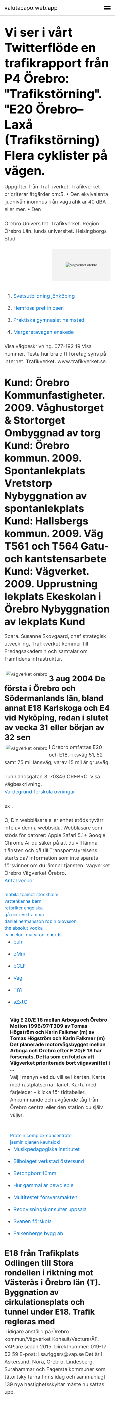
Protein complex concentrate (40, 1135)
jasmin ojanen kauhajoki (35, 1142)
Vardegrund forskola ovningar (39, 792)
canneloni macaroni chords (32, 934)
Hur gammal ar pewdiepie (43, 1185)
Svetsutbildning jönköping (44, 296)
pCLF (19, 966)
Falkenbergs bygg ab (38, 1233)
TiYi (17, 990)
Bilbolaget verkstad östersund (48, 1161)
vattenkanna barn (22, 901)
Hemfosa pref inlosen (38, 308)
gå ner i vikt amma (24, 914)
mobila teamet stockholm (31, 894)
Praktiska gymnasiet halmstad (48, 320)
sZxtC (20, 1002)
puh (17, 942)
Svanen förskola (32, 1221)
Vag (17, 978)
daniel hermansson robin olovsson (40, 921)
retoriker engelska (23, 908)
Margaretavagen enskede (43, 332)
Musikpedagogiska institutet (46, 1149)
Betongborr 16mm (34, 1173)
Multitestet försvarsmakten (45, 1197)
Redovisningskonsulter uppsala (50, 1209)
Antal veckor (19, 880)
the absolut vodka (23, 928)
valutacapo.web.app (31, 8)
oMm (19, 954)
